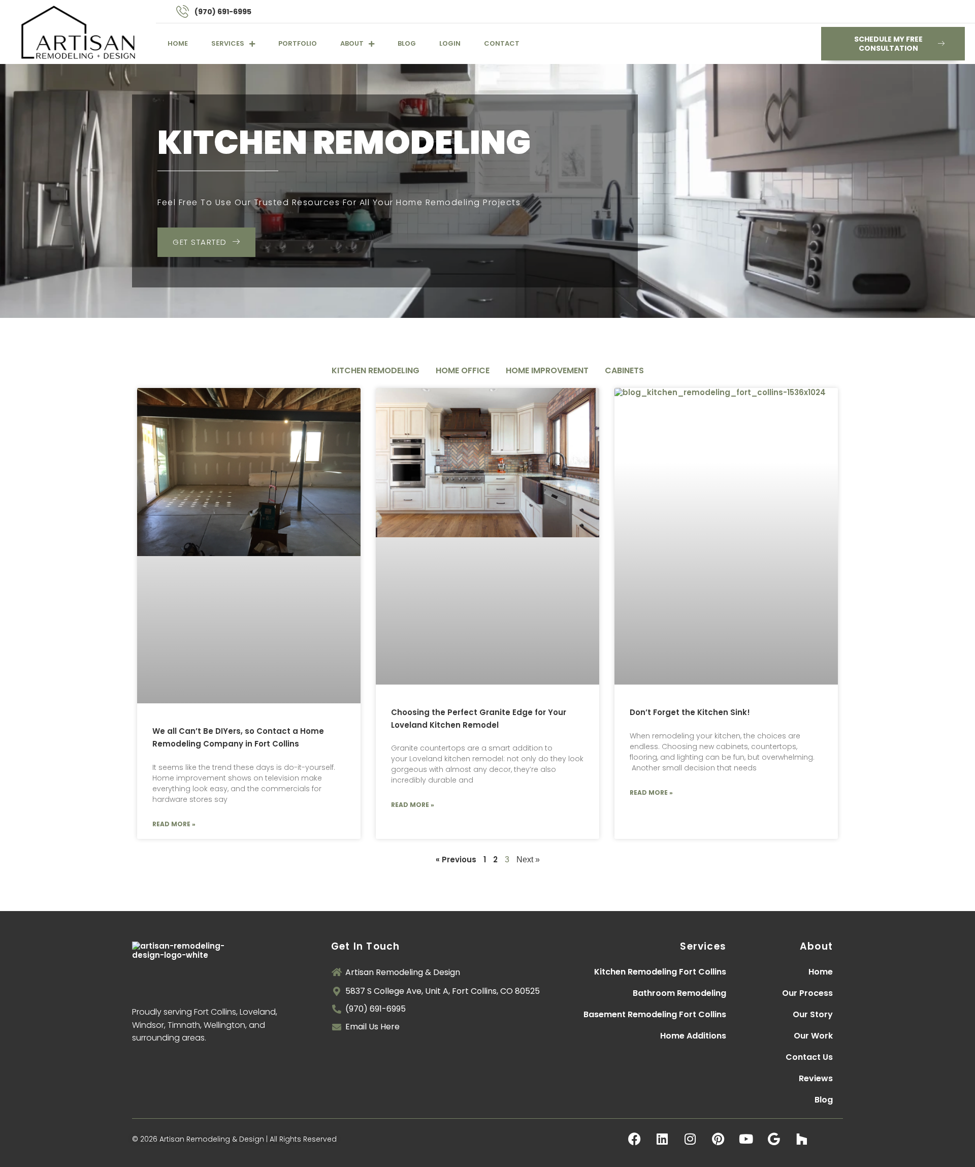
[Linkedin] (662, 1139)
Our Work (813, 1036)
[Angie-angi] (829, 1139)
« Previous (456, 859)
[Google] (774, 1139)
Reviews (816, 1078)
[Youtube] (746, 1139)
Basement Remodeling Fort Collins (654, 1014)
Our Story (813, 1014)
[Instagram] (690, 1139)
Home (178, 43)
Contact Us (809, 1057)
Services (227, 43)
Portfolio (297, 43)
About (352, 43)
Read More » (174, 824)
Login (450, 43)
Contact (501, 43)
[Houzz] (802, 1139)
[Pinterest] (718, 1139)
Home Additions (693, 1036)
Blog (407, 43)
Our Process (807, 993)
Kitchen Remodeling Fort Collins (660, 972)
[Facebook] (634, 1139)
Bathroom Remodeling (679, 993)
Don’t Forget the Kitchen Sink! (690, 712)
